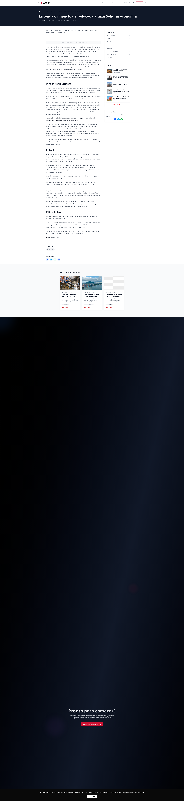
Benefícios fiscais (106, 3)
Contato (139, 3)
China (113, 3)
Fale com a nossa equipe (90, 724)
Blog (48, 11)
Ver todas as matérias (117, 104)
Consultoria (119, 3)
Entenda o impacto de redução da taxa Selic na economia (65, 11)
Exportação (131, 3)
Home (43, 11)
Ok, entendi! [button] (92, 796)
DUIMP (125, 3)
